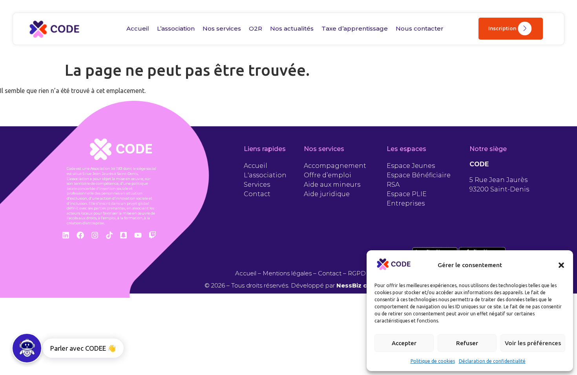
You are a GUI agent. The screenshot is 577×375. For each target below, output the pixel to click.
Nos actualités (292, 28)
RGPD (357, 273)
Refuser (467, 343)
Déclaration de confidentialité (492, 361)
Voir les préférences (533, 343)
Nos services (222, 28)
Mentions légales (287, 273)
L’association (176, 28)
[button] (561, 265)
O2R (255, 28)
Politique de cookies (433, 361)
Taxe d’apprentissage (354, 28)
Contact (329, 273)
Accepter (404, 343)
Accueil (137, 28)
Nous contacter (420, 28)
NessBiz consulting (366, 285)
